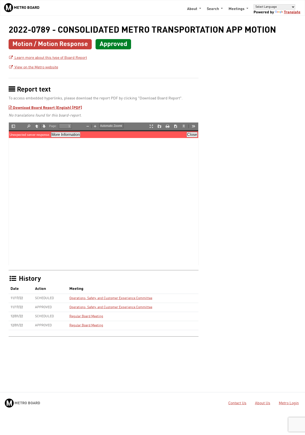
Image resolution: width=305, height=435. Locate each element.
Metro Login (289, 403)
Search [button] (213, 9)
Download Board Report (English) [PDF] (47, 108)
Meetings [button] (237, 9)
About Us (262, 403)
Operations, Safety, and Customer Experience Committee (110, 298)
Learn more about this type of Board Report (50, 58)
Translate (292, 12)
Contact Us (237, 403)
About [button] (192, 9)
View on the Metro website (36, 67)
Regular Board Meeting (86, 316)
